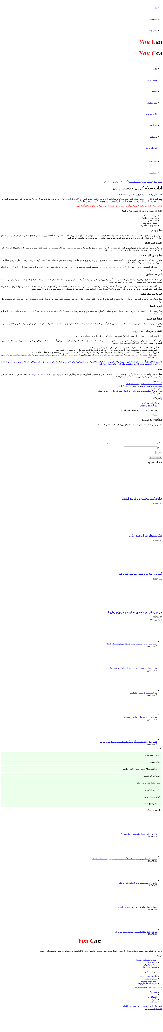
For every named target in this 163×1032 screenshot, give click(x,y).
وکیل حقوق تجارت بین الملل (148, 783)
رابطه (137, 384)
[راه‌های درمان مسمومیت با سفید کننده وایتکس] (143, 880)
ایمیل (159, 452)
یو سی (159, 951)
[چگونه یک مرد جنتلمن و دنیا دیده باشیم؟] (137, 494)
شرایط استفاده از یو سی (146, 983)
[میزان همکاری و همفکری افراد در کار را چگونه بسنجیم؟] (143, 666)
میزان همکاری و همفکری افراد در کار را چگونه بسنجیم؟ (133, 668)
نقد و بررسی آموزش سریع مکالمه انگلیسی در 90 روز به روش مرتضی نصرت (124, 858)
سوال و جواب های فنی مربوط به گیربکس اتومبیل (136, 932)
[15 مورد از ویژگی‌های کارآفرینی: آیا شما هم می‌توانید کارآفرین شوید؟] (143, 739)
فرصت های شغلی (149, 967)
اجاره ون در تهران (152, 790)
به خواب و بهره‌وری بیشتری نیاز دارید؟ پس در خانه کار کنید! (132, 644)
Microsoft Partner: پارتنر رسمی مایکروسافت (141, 769)
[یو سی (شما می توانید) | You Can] (81, 940)
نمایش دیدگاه (156, 393)
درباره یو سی (151, 962)
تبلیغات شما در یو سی (148, 976)
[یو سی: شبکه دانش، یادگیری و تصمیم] (143, 44)
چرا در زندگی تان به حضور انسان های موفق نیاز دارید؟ (135, 612)
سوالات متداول (150, 965)
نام (160, 448)
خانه (160, 182)
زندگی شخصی (135, 182)
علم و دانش (152, 102)
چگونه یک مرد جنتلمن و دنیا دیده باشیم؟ (142, 498)
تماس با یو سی (151, 978)
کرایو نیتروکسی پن (152, 796)
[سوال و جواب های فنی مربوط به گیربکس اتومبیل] (143, 929)
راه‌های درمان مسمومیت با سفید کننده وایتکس (137, 883)
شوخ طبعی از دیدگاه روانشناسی (143, 693)
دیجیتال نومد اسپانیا (152, 755)
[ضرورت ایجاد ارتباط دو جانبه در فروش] (143, 715)
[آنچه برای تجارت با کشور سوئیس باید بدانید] (137, 569)
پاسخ (155, 415)
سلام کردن (130, 384)
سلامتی (154, 91)
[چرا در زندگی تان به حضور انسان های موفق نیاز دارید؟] (137, 607)
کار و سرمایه (151, 114)
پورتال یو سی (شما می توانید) (43, 374)
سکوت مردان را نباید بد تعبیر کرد (145, 535)
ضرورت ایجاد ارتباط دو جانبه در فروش (140, 717)
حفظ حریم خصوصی (148, 981)
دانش (155, 182)
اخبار (155, 68)
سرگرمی (153, 125)
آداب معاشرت (156, 384)
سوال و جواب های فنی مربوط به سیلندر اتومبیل (137, 907)
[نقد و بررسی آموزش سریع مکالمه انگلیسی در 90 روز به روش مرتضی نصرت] (143, 856)
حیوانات (153, 137)
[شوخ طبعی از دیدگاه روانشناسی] (143, 690)
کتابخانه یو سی (151, 148)
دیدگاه (158, 443)
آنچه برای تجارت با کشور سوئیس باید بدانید (140, 573)
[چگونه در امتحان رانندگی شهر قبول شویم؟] (143, 832)
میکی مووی (155, 762)
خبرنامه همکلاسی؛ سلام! (146, 960)
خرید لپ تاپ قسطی (151, 776)
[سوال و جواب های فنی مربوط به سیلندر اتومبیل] (143, 905)
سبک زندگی (152, 80)
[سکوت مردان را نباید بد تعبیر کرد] (137, 530)
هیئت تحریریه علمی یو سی (151, 194)
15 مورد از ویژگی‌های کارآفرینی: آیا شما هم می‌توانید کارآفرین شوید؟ (128, 742)
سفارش (152, 803)
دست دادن (145, 384)
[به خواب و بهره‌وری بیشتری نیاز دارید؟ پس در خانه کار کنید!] (143, 641)
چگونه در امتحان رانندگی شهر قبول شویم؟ (139, 834)
